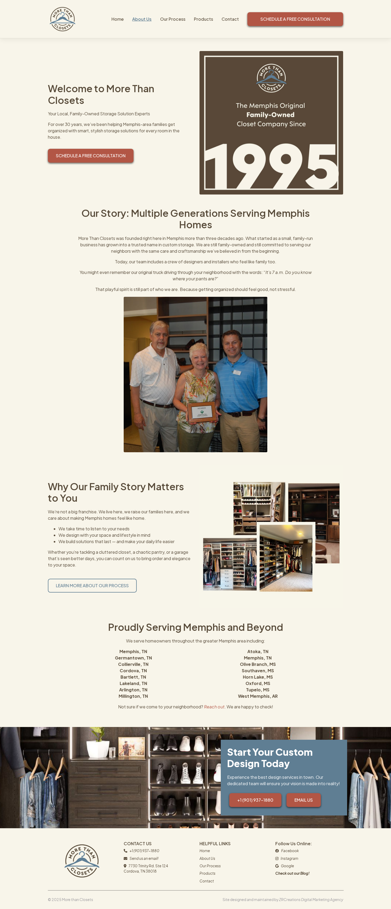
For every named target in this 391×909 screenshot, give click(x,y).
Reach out (214, 706)
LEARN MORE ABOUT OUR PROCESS (92, 585)
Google (287, 866)
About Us (142, 19)
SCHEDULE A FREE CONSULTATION (91, 155)
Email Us (303, 800)
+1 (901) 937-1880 (255, 800)
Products (203, 19)
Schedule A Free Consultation (295, 19)
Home (117, 19)
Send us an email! (144, 858)
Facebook (290, 850)
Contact (230, 19)
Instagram (289, 858)
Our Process (172, 19)
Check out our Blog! (292, 873)
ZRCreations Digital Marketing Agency (311, 899)
